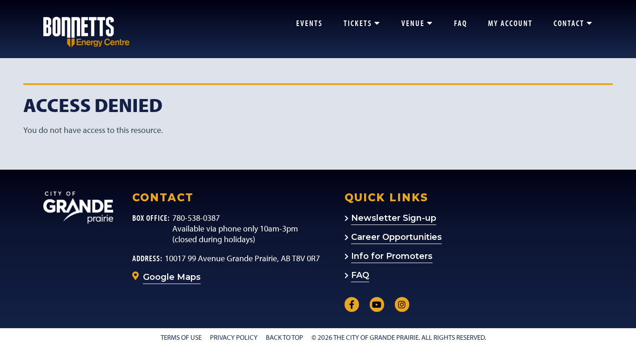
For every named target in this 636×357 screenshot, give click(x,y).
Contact (569, 23)
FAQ (460, 23)
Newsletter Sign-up (393, 218)
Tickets (358, 23)
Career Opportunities (396, 237)
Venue (413, 23)
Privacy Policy (233, 337)
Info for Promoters (392, 256)
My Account (510, 23)
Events (309, 23)
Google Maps (172, 277)
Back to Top (284, 337)
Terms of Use (181, 337)
